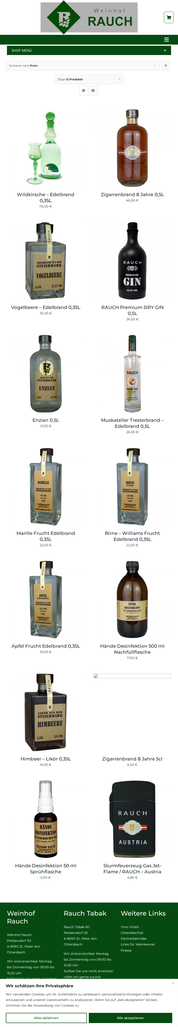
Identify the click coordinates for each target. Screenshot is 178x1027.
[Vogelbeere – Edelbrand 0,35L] (45, 225)
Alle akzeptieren (130, 1018)
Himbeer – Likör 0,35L (46, 759)
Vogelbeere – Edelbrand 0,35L (45, 307)
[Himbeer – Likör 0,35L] (45, 676)
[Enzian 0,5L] (45, 338)
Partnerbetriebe (133, 938)
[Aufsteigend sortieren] (166, 65)
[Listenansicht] (92, 90)
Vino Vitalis (130, 927)
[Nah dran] (173, 983)
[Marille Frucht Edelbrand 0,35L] (45, 451)
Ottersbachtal (132, 933)
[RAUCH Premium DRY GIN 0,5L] (132, 225)
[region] (89, 1003)
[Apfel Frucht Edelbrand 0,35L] (45, 564)
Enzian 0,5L (45, 420)
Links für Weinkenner (138, 944)
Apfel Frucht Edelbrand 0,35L (46, 646)
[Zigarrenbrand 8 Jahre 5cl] (132, 676)
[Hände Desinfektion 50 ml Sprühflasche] (45, 783)
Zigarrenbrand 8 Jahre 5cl (132, 759)
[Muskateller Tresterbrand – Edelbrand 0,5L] (132, 338)
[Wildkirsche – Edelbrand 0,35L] (45, 112)
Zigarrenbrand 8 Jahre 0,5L (132, 194)
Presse (126, 950)
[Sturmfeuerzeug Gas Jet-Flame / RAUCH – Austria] (132, 783)
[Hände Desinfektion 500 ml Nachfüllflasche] (132, 564)
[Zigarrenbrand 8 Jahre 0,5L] (132, 112)
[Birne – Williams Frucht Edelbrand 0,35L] (132, 451)
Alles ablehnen (46, 1018)
